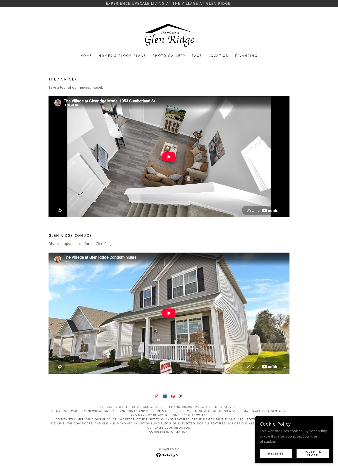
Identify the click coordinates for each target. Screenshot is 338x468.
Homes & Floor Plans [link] (122, 56)
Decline (276, 453)
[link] (169, 32)
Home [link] (86, 56)
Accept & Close (313, 453)
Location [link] (219, 56)
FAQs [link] (197, 56)
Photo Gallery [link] (169, 56)
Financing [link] (246, 56)
